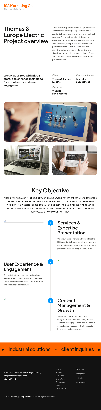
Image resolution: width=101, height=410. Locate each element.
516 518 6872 (10, 379)
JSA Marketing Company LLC (19, 396)
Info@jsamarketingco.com (15, 375)
